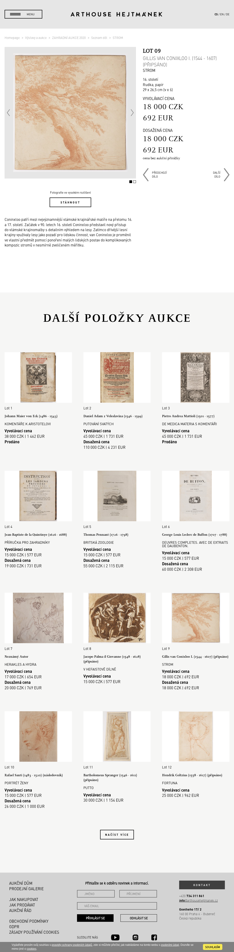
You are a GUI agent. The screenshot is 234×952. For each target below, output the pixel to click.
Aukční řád (20, 910)
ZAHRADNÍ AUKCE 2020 (69, 37)
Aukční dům (20, 883)
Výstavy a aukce (36, 37)
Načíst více (117, 835)
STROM (118, 37)
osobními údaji (170, 945)
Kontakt (202, 885)
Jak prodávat (22, 905)
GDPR (14, 926)
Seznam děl (99, 37)
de (227, 14)
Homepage (12, 37)
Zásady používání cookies (34, 932)
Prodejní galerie (26, 888)
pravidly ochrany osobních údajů (72, 945)
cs (216, 14)
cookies (31, 948)
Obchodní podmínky (28, 921)
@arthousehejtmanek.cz (198, 900)
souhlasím (212, 947)
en (222, 14)
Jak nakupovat (23, 899)
